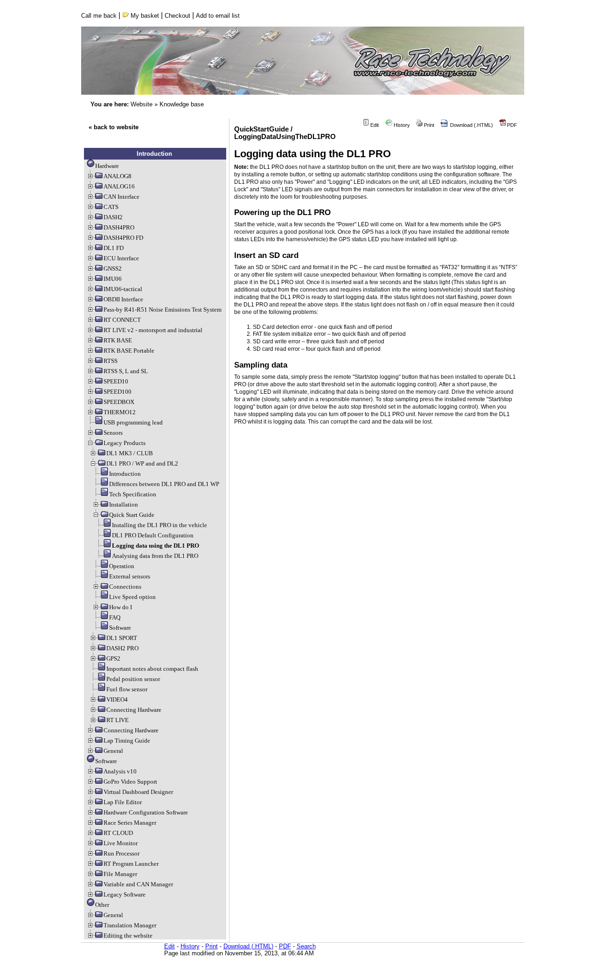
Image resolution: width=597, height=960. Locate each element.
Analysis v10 (120, 771)
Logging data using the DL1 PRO (155, 545)
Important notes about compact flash (152, 668)
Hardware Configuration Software (146, 812)
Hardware (107, 165)
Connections (125, 586)
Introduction (125, 473)
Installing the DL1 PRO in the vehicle (159, 525)
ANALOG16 (119, 186)
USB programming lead (133, 422)
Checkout (177, 15)
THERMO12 (120, 412)
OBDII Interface (123, 299)
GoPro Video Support (130, 781)
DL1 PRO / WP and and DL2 (142, 463)
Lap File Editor (123, 802)
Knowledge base (182, 104)
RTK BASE (118, 340)
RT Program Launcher (131, 863)
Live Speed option (132, 596)
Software (120, 627)
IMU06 (113, 278)
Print (428, 125)
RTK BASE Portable (129, 350)
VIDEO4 (117, 699)
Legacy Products (125, 442)
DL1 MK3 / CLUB (129, 453)
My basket (144, 15)
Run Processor (121, 853)
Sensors (113, 432)
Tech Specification (132, 494)
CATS (111, 206)
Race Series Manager (130, 822)
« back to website (114, 127)
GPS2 (113, 658)
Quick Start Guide (131, 514)
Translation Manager (130, 925)
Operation (121, 566)
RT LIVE (117, 720)
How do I (120, 607)
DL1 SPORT (121, 637)
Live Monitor (121, 843)
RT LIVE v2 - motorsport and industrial (153, 330)
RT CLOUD (118, 832)
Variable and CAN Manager (138, 884)
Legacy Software (125, 894)
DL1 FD (114, 247)
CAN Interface (121, 196)
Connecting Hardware (133, 709)
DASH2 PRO (122, 648)
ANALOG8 (118, 176)
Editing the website (128, 935)
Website (142, 104)
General (113, 750)
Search (306, 946)
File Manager (120, 873)
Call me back (99, 15)
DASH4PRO (119, 227)
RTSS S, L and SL (126, 371)
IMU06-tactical (123, 288)
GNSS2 (113, 268)
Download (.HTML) (471, 125)
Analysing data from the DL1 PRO (155, 555)
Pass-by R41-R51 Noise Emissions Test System (163, 309)
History (401, 125)
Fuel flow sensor (126, 689)
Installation (123, 504)
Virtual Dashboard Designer (138, 791)
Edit (374, 125)
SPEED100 (118, 391)
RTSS (111, 360)
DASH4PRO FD (123, 237)
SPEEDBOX (119, 401)
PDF (511, 125)
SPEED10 (116, 381)
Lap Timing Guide (127, 740)
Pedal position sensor (133, 678)
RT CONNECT (122, 319)
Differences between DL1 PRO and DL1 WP (164, 483)
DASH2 (113, 217)
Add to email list (218, 15)
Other (102, 904)
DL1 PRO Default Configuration (153, 535)
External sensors (129, 576)
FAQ (114, 617)
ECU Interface (121, 258)
